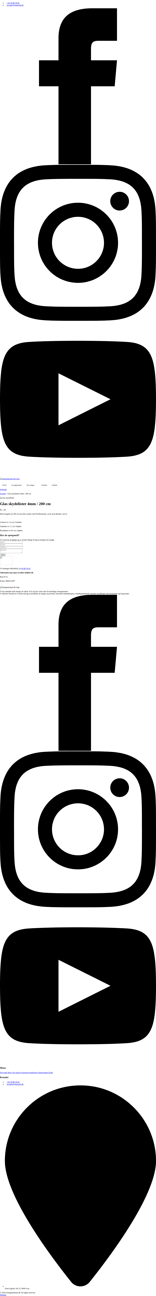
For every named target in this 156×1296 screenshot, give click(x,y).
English (54, 485)
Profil (4, 485)
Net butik (4, 1073)
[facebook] (78, 164)
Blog (10, 1073)
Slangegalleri (43, 1073)
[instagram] (78, 320)
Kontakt (44, 485)
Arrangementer (16, 485)
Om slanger (30, 485)
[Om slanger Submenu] (36, 485)
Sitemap (3, 1295)
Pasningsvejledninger (29, 1073)
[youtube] (78, 477)
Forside (3, 494)
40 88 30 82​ (25, 568)
